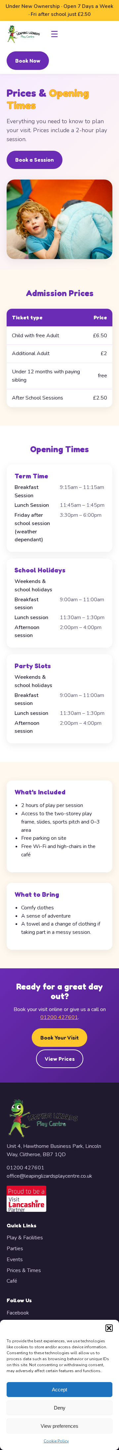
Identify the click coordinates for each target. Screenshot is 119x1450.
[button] (109, 1328)
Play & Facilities (25, 1237)
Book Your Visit (59, 1037)
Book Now (27, 60)
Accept (59, 1389)
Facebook (18, 1312)
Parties (15, 1248)
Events (15, 1259)
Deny (59, 1408)
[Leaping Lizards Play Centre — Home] (24, 34)
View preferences (59, 1426)
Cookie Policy (56, 1441)
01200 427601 (59, 1017)
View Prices (60, 1058)
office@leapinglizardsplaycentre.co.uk (49, 1176)
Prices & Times (24, 1270)
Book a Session (34, 159)
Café (12, 1281)
